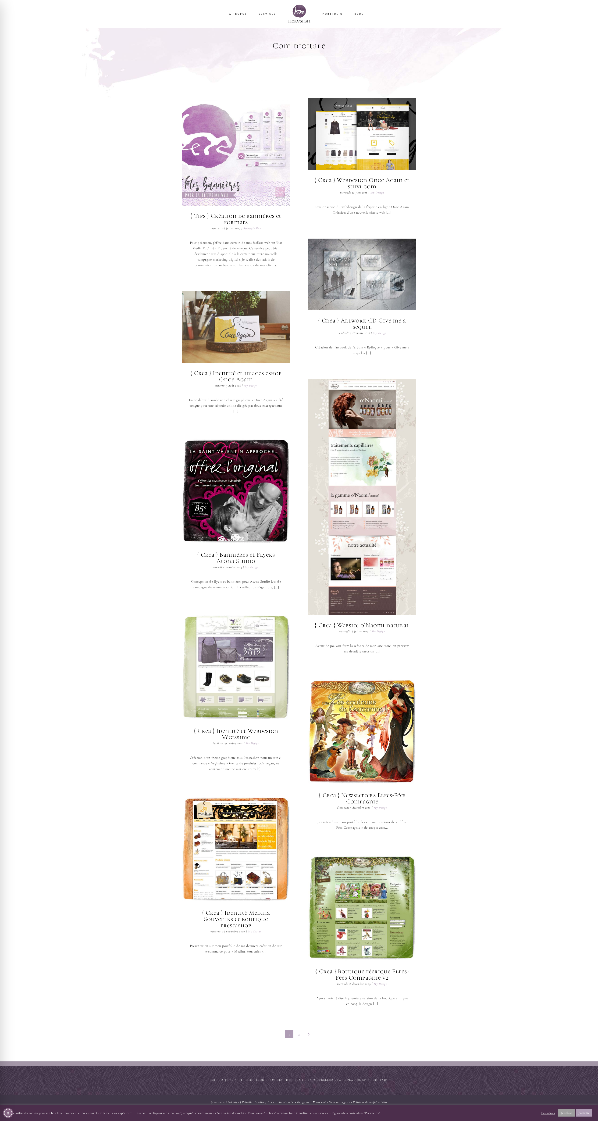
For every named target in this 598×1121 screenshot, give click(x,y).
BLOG (260, 1080)
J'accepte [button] (584, 1113)
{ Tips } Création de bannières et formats (236, 152)
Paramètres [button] (548, 1113)
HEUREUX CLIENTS (301, 1080)
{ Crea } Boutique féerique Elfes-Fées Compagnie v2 (362, 907)
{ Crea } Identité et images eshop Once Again (236, 327)
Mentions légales (339, 1102)
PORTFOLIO (244, 1080)
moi (323, 1102)
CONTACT (380, 1080)
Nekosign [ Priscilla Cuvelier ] (247, 1102)
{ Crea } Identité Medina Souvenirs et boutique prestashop (236, 849)
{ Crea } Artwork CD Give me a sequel (362, 274)
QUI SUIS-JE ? (220, 1080)
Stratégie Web (252, 228)
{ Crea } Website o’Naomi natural (362, 497)
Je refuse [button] (566, 1113)
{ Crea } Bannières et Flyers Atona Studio (236, 491)
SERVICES (275, 1080)
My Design (377, 192)
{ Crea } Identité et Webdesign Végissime (236, 667)
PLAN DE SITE (358, 1080)
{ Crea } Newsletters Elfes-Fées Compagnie (362, 731)
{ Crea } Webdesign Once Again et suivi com (362, 134)
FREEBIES (326, 1080)
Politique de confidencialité (370, 1102)
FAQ (340, 1080)
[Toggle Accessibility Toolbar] (8, 1112)
